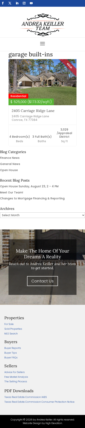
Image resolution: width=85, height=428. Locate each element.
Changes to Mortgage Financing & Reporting (32, 198)
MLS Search (11, 333)
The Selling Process (15, 381)
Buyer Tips (10, 352)
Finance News (10, 158)
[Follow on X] (10, 3)
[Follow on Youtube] (31, 3)
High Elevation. (53, 423)
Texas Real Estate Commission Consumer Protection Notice (39, 401)
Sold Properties (13, 328)
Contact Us (42, 281)
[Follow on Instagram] (24, 3)
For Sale (9, 324)
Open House (9, 170)
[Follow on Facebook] (3, 3)
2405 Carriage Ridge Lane (33, 110)
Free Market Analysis (16, 377)
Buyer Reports (12, 348)
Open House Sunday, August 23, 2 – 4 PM (29, 186)
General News (10, 164)
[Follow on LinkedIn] (17, 3)
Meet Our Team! (11, 192)
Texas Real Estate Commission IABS (25, 397)
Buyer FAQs (11, 357)
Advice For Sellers (14, 372)
